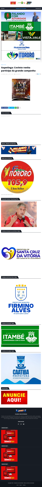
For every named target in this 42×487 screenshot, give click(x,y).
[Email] (40, 74)
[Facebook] (37, 74)
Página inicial (3, 64)
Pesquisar (38, 8)
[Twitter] (38, 74)
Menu (3, 8)
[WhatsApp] (16, 108)
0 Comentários (18, 74)
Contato (24, 485)
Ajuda (21, 485)
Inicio (18, 485)
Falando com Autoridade (21, 8)
